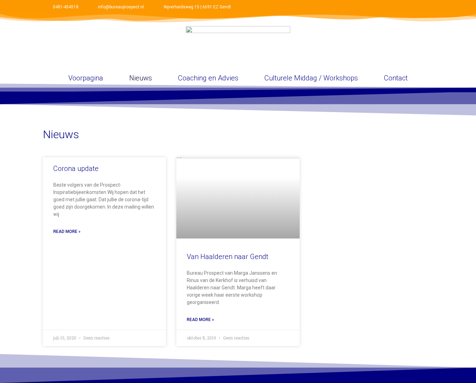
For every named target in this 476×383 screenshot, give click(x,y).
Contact (396, 78)
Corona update (76, 168)
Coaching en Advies (208, 78)
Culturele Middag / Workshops (311, 78)
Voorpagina (85, 78)
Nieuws (140, 78)
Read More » (66, 231)
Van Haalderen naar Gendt (227, 256)
